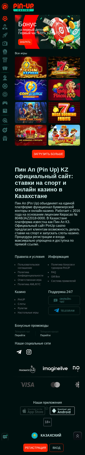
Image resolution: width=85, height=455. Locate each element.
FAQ (53, 272)
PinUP (21, 299)
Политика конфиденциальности (30, 274)
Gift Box (55, 276)
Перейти (20, 335)
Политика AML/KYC (29, 284)
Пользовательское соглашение (29, 266)
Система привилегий (63, 281)
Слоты (22, 304)
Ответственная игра (29, 280)
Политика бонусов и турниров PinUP (63, 266)
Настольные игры (28, 312)
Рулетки (22, 308)
